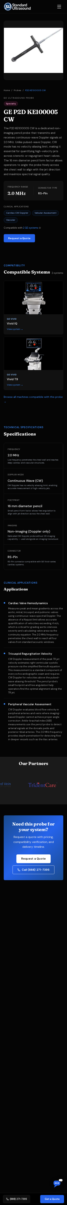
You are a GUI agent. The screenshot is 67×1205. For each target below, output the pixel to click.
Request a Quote (19, 238)
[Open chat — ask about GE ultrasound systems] (58, 1183)
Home (7, 90)
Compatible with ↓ (22, 227)
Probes (17, 90)
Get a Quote (52, 1199)
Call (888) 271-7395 (36, 870)
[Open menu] (59, 7)
